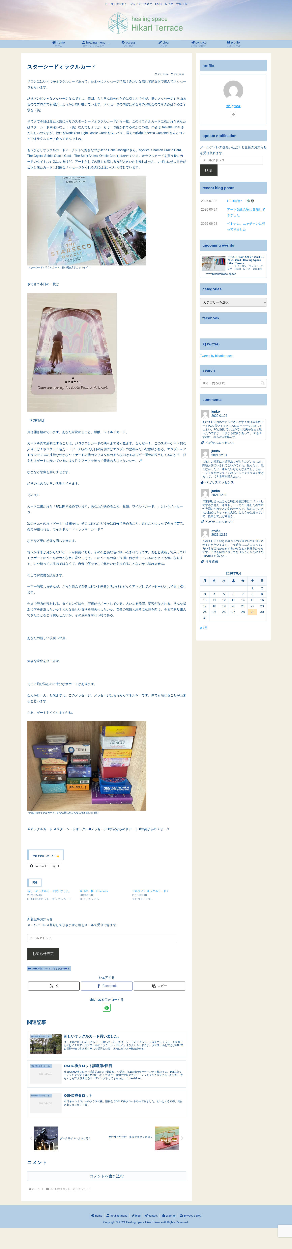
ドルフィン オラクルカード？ (150, 891)
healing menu (119, 1215)
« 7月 (204, 628)
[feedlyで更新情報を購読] (107, 1008)
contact (153, 1215)
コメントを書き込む (107, 1176)
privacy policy (192, 1215)
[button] (159, 986)
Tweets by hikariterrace (216, 356)
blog (137, 1215)
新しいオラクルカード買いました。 (49, 891)
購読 (208, 170)
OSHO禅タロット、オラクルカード (51, 968)
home (98, 1215)
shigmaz (233, 106)
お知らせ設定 (43, 954)
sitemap (170, 1215)
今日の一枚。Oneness (94, 891)
